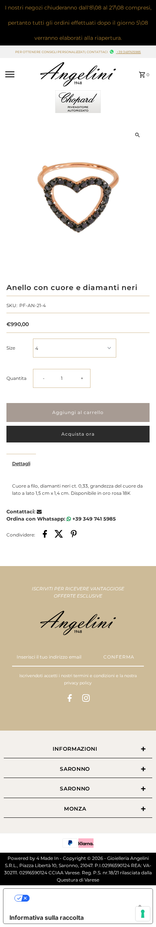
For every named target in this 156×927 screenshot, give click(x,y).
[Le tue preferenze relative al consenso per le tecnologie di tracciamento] (143, 914)
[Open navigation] (20, 74)
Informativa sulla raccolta (46, 917)
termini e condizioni (94, 675)
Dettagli (21, 463)
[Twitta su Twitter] (59, 535)
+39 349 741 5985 (93, 519)
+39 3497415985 (128, 52)
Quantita (16, 378)
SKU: (11, 305)
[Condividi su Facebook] (45, 535)
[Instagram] (86, 699)
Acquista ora (78, 434)
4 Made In (47, 858)
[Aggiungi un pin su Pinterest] (74, 535)
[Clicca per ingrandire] (137, 134)
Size (10, 348)
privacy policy (78, 682)
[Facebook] (69, 699)
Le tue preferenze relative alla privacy (85, 898)
